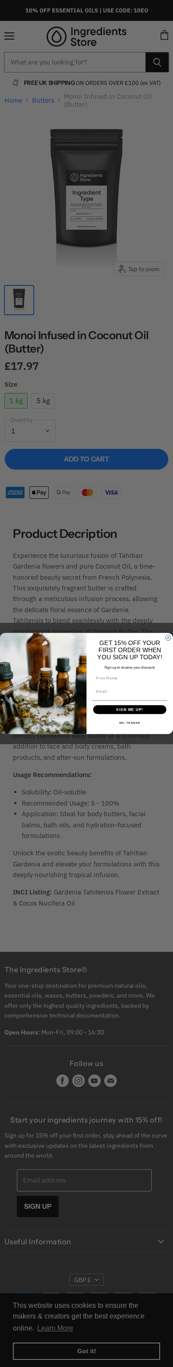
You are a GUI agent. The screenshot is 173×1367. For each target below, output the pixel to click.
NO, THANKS (130, 723)
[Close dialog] (168, 638)
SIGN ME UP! (129, 710)
